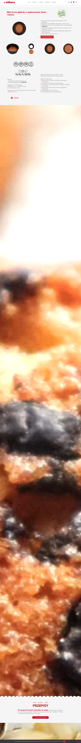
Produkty (34, 2)
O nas (28, 2)
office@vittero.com (12, 92)
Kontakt (54, 2)
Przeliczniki (47, 2)
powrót (16, 98)
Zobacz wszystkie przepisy (40, 717)
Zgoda (64, 741)
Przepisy (41, 2)
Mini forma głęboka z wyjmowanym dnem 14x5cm (26, 13)
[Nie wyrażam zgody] (79, 741)
